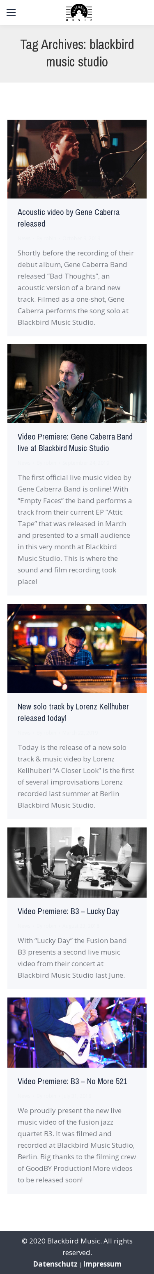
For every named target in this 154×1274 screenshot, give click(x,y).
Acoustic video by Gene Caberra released (69, 218)
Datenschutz (55, 1264)
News (24, 238)
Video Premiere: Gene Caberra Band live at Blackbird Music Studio (75, 442)
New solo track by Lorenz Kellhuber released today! (73, 712)
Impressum (102, 1264)
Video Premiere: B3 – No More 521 (72, 1081)
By (46, 238)
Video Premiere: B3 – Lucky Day (68, 911)
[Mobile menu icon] (11, 12)
